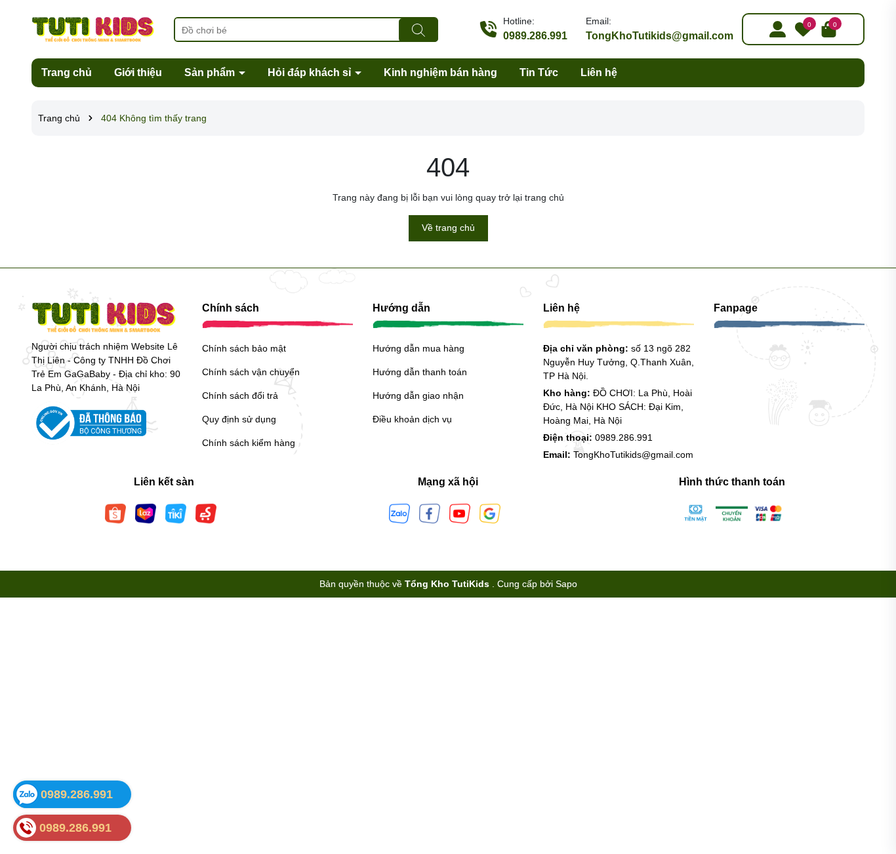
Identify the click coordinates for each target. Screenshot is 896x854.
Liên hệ (598, 72)
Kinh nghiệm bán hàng (440, 72)
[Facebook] (429, 512)
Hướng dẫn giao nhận (418, 395)
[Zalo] (399, 512)
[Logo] (92, 28)
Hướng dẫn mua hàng (418, 348)
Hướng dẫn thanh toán (420, 372)
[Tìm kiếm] (418, 30)
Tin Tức (538, 72)
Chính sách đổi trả (240, 395)
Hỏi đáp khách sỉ (311, 72)
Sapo (566, 584)
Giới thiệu (138, 72)
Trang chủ (66, 72)
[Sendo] (205, 512)
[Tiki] (175, 512)
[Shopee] (115, 512)
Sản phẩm (210, 72)
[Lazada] (145, 512)
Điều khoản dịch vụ (412, 419)
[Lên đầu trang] (870, 775)
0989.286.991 (535, 35)
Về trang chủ (448, 227)
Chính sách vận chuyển (251, 372)
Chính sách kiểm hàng (248, 442)
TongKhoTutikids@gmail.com (659, 35)
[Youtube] (459, 512)
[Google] (489, 512)
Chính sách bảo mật (244, 348)
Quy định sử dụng (239, 419)
